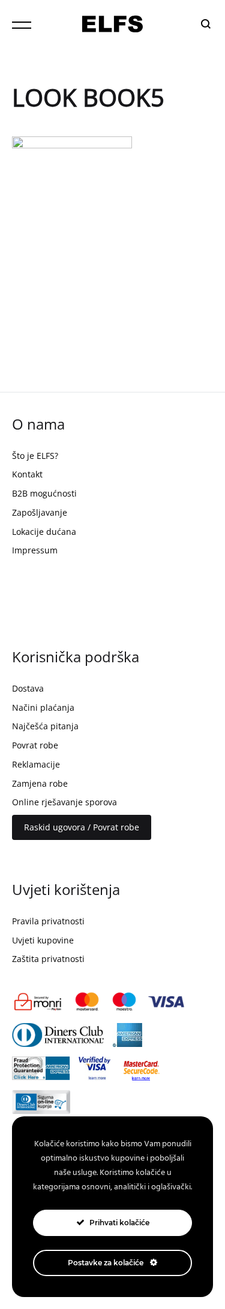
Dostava (28, 688)
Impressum (35, 550)
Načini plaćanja (43, 707)
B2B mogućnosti (44, 493)
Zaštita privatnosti (48, 958)
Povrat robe (35, 745)
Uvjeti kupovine (43, 940)
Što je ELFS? (35, 455)
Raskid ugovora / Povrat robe (81, 827)
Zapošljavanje (39, 512)
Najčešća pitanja (45, 726)
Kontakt (27, 474)
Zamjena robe (40, 783)
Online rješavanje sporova (64, 802)
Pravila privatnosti (48, 921)
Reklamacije (36, 764)
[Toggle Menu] (21, 25)
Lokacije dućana (44, 531)
